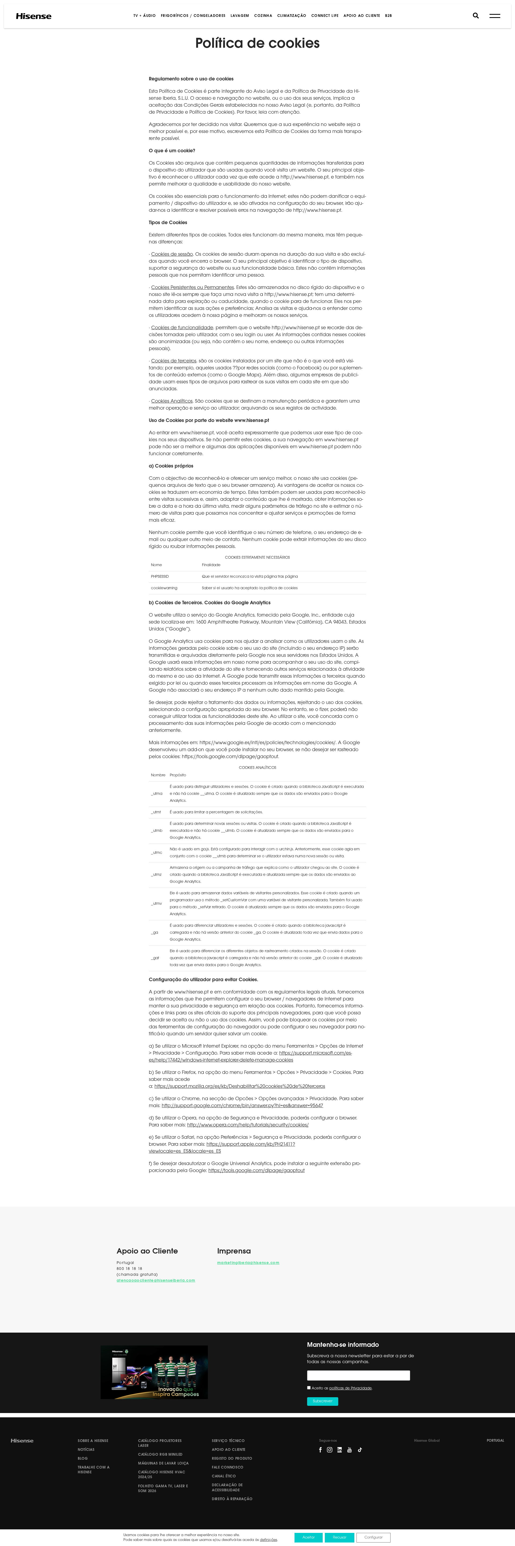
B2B (388, 16)
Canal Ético (224, 1476)
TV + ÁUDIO (145, 16)
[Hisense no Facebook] (320, 1449)
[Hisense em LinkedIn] (339, 1449)
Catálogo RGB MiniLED (160, 1455)
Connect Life (325, 16)
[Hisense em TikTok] (362, 1451)
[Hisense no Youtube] (349, 1449)
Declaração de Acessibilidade (227, 1487)
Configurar (373, 1538)
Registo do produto (232, 1459)
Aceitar (309, 1538)
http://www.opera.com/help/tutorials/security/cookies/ (248, 1125)
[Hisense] (34, 16)
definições (268, 1540)
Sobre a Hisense (93, 1441)
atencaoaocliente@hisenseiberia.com (156, 1281)
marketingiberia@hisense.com (248, 1263)
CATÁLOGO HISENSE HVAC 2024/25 (161, 1474)
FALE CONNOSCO (228, 1468)
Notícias (86, 1450)
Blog (83, 1459)
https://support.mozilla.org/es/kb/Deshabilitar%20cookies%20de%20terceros (239, 1086)
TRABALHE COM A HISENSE (94, 1470)
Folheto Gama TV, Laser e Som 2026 (163, 1488)
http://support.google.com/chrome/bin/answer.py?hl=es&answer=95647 (242, 1105)
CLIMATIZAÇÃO (292, 16)
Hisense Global (427, 1441)
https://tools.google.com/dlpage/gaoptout (256, 1170)
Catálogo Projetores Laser (160, 1443)
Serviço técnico (228, 1441)
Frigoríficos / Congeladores (193, 16)
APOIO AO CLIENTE (362, 16)
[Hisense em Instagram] (329, 1449)
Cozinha (263, 16)
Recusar (339, 1538)
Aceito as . (342, 1388)
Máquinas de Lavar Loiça (163, 1464)
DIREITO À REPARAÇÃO (232, 1499)
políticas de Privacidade (350, 1388)
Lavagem (240, 16)
